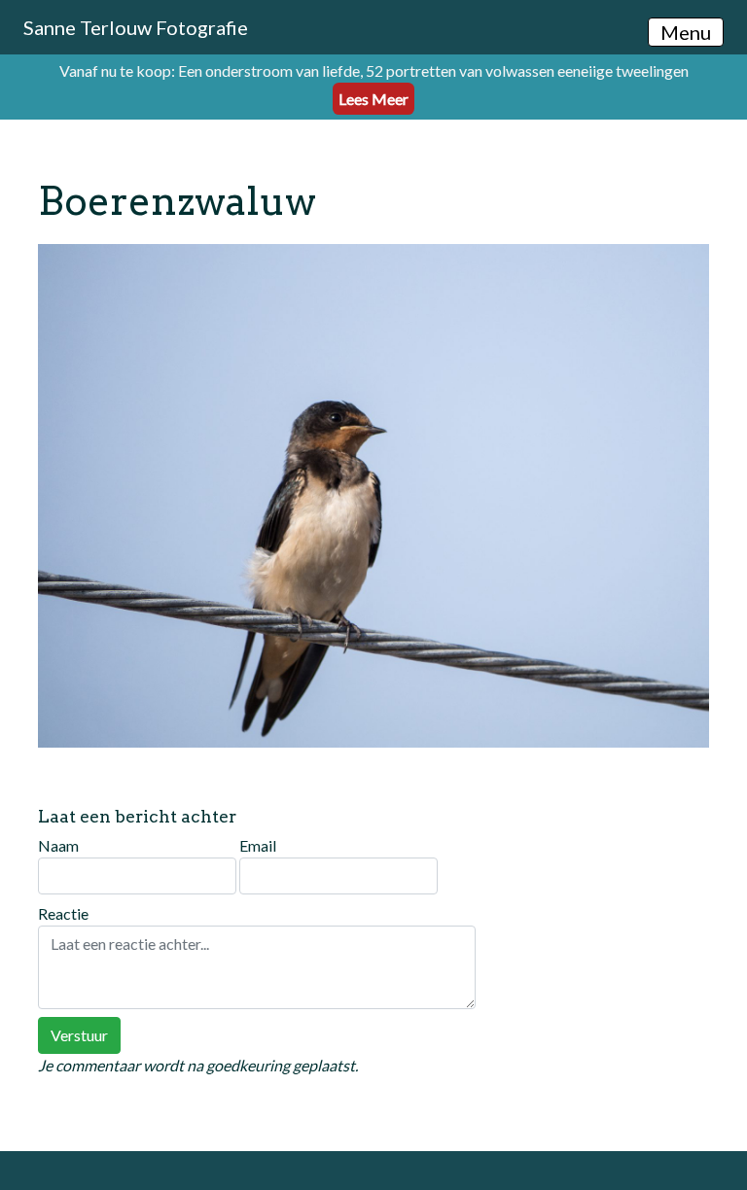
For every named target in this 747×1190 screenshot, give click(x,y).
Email (257, 845)
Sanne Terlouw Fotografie (135, 27)
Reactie (63, 913)
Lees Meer (373, 98)
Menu (685, 32)
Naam (58, 845)
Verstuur (79, 1035)
